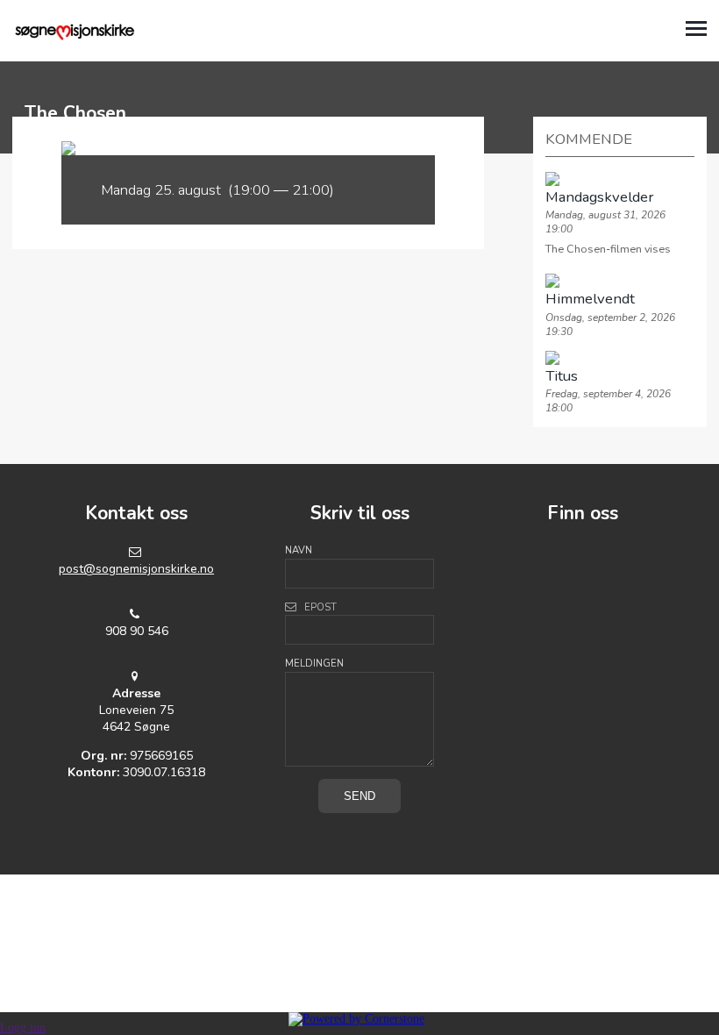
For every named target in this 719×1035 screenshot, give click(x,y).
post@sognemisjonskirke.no (136, 568)
